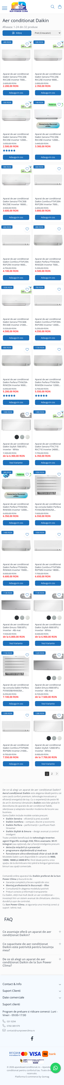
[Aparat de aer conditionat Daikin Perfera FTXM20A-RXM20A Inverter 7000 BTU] (48, 240)
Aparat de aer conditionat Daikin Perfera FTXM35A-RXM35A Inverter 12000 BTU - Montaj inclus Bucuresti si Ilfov (16, 507)
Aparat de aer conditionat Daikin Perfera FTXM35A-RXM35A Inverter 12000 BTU (48, 382)
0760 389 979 (13, 1025)
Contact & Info (12, 984)
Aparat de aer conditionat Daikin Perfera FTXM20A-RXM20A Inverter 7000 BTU (48, 261)
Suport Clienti (11, 991)
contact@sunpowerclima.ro (20, 1030)
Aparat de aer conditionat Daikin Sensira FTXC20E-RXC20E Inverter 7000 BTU (16, 77)
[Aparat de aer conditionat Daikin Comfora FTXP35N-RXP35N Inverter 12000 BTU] (48, 300)
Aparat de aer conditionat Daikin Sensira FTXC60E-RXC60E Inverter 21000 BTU (16, 322)
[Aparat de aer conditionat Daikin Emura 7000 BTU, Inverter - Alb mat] (16, 606)
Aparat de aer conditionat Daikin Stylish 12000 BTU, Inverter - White (48, 748)
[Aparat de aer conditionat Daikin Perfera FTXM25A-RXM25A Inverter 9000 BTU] (16, 360)
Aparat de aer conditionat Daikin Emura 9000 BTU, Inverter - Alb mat (48, 687)
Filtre (18, 33)
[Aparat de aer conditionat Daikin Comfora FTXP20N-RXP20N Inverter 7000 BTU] (48, 180)
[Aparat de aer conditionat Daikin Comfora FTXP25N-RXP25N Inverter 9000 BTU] (16, 240)
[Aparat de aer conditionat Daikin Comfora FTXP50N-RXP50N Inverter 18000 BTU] (48, 545)
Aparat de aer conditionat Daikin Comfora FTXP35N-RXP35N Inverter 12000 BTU (48, 322)
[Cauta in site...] (52, 7)
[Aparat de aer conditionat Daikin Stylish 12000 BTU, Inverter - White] (48, 726)
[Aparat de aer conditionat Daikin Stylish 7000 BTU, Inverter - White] (16, 425)
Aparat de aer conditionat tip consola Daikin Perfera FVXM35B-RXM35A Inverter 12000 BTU (16, 687)
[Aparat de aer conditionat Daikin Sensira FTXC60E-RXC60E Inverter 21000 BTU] (16, 300)
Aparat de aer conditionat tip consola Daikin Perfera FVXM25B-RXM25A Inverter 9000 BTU (48, 507)
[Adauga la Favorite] (27, 44)
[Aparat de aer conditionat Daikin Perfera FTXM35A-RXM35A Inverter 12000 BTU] (48, 360)
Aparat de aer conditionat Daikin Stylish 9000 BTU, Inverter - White (48, 627)
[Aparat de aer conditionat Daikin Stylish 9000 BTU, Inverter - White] (48, 606)
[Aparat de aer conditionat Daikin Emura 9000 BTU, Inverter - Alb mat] (48, 666)
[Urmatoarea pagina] (56, 774)
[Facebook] (32, 1038)
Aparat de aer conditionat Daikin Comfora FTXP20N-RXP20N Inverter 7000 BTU (48, 201)
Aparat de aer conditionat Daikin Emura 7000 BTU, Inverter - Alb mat (16, 627)
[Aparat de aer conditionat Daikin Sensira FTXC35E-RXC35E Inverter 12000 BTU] (16, 115)
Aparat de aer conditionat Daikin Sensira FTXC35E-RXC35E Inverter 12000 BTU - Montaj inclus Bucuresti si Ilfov (48, 137)
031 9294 (11, 1021)
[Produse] (4, 8)
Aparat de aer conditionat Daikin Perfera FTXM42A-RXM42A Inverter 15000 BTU (16, 567)
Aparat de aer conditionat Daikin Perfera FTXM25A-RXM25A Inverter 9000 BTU (16, 382)
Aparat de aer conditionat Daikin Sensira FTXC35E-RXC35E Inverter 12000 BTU (16, 137)
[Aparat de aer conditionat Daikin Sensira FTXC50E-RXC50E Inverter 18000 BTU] (16, 180)
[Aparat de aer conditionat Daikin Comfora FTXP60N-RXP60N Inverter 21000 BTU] (16, 726)
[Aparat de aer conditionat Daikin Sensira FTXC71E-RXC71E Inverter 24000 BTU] (48, 425)
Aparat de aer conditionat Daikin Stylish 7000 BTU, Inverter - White (16, 446)
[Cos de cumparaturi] (59, 7)
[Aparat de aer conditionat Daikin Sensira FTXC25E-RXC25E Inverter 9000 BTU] (48, 55)
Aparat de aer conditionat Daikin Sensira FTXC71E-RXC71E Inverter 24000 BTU (48, 446)
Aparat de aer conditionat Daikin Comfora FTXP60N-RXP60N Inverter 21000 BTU (16, 748)
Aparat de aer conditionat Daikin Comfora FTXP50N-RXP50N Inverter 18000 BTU (48, 567)
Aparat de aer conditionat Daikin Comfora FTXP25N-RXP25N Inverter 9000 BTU (16, 261)
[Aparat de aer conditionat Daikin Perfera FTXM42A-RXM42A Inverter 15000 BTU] (16, 545)
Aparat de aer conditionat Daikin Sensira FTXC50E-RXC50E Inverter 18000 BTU (16, 201)
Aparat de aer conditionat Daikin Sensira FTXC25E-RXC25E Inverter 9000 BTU (48, 77)
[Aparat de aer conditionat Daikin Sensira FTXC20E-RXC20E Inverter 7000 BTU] (16, 55)
